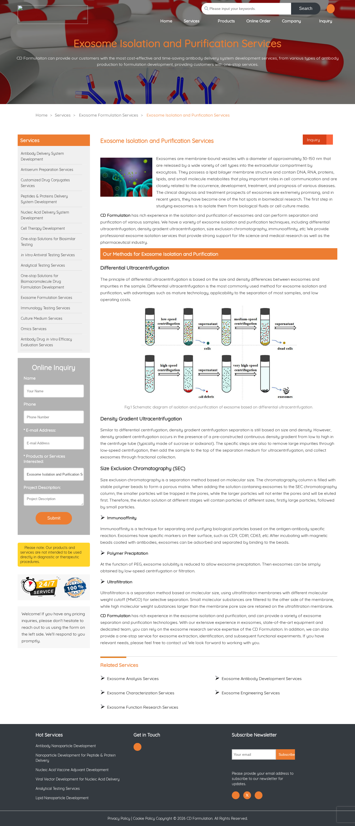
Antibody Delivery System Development (42, 156)
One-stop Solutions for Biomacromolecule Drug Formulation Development (42, 281)
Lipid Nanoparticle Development (62, 798)
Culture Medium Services (41, 318)
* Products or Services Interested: (44, 458)
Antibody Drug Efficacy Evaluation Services (46, 342)
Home (166, 20)
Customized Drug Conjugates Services (45, 183)
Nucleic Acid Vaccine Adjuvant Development (72, 769)
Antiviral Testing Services (48, 255)
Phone (30, 404)
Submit (53, 518)
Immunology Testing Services (45, 308)
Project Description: (42, 487)
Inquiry (325, 20)
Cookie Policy (144, 818)
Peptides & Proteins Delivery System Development (44, 199)
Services (192, 20)
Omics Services (34, 328)
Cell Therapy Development (43, 228)
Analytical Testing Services (43, 265)
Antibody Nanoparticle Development (66, 746)
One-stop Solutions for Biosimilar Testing (48, 241)
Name (30, 378)
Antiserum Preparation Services (47, 169)
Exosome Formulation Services (108, 115)
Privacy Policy (119, 818)
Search (305, 8)
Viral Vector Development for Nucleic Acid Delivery (78, 779)
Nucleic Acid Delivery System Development (45, 215)
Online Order (258, 20)
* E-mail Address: (40, 430)
